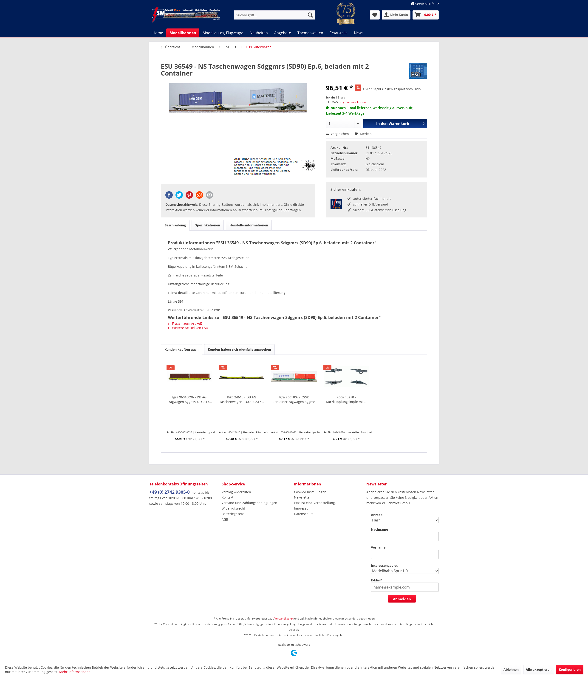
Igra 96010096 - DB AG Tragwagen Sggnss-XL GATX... (189, 399)
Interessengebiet (384, 565)
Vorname (378, 547)
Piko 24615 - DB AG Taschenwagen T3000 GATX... (241, 399)
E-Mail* (376, 580)
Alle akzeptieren (538, 669)
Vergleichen (339, 134)
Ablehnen (511, 669)
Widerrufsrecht (233, 508)
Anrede (376, 515)
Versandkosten (284, 618)
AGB (225, 519)
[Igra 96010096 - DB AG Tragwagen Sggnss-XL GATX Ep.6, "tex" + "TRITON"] (189, 377)
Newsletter (302, 497)
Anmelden (402, 599)
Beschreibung (175, 225)
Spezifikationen (207, 225)
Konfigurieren (570, 669)
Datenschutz (303, 514)
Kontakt (227, 497)
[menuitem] (274, 15)
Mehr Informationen (74, 672)
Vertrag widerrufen (236, 492)
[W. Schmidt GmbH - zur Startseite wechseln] (186, 15)
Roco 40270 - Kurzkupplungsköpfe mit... (346, 399)
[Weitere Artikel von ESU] (418, 71)
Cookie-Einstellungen (310, 492)
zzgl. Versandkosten (353, 102)
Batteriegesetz (233, 514)
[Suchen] (310, 15)
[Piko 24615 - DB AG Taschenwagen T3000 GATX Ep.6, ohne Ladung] (242, 377)
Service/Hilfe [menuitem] (424, 4)
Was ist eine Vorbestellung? (315, 503)
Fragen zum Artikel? (186, 323)
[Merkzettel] (375, 15)
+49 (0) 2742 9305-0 (169, 492)
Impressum (302, 508)
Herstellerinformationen (248, 225)
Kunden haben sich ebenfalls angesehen (239, 349)
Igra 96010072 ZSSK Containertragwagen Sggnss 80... (294, 399)
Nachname (379, 529)
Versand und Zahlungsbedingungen (249, 503)
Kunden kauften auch (181, 349)
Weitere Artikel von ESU (189, 328)
